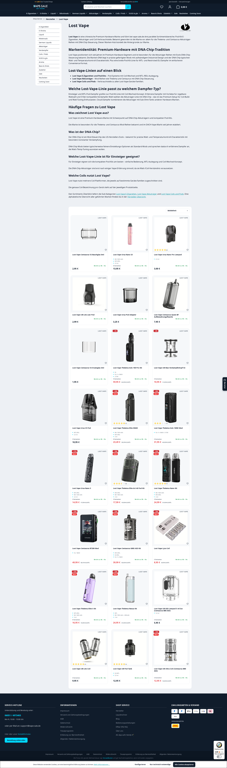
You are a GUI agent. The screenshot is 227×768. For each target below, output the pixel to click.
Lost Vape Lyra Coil (162, 548)
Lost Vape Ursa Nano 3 (81, 488)
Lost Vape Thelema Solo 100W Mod (168, 428)
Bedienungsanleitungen (125, 723)
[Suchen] (128, 6)
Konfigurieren (140, 764)
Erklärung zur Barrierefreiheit (72, 735)
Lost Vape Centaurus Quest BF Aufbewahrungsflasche (166, 316)
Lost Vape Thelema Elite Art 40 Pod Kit (128, 488)
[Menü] (223, 742)
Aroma (41, 62)
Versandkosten (108, 758)
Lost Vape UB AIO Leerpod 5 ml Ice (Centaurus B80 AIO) (168, 610)
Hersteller (120, 711)
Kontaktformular (24, 734)
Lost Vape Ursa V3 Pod (81, 428)
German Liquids (45, 42)
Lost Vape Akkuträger (147, 194)
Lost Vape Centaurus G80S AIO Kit (127, 548)
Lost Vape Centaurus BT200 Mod (85, 548)
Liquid (41, 34)
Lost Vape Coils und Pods (172, 194)
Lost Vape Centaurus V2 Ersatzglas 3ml (88, 368)
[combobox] (104, 6)
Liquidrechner (121, 715)
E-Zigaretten (44, 27)
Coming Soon (44, 82)
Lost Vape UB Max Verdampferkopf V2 (169, 368)
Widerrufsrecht (66, 727)
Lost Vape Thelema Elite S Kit (84, 609)
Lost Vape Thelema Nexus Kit (125, 609)
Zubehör (42, 70)
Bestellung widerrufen (16, 740)
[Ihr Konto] (170, 6)
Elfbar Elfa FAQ (122, 727)
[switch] (219, 756)
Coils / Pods (43, 54)
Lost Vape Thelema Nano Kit (165, 488)
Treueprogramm (66, 731)
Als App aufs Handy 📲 (125, 735)
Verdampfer (43, 50)
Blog (118, 719)
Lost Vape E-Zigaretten (126, 194)
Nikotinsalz (43, 38)
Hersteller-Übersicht (136, 196)
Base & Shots (44, 66)
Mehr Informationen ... (102, 764)
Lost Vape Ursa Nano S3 (123, 255)
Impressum (64, 711)
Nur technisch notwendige (160, 764)
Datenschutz (65, 723)
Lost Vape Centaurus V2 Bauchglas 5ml (88, 255)
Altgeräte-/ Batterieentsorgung (72, 739)
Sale (40, 74)
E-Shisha (42, 31)
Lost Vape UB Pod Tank (122, 669)
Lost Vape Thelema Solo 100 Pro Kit (127, 368)
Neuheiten (43, 78)
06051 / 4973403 (13, 715)
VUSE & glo (43, 58)
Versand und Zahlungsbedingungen (74, 715)
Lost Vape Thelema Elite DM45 (125, 428)
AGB (62, 719)
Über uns (119, 731)
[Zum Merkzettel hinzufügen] (106, 250)
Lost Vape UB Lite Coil (81, 669)
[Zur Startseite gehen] (45, 6)
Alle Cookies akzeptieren (184, 765)
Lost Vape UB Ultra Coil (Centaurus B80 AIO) (170, 670)
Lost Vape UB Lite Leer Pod (83, 315)
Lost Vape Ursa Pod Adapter (124, 315)
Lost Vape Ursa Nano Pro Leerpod (168, 255)
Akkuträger (43, 46)
